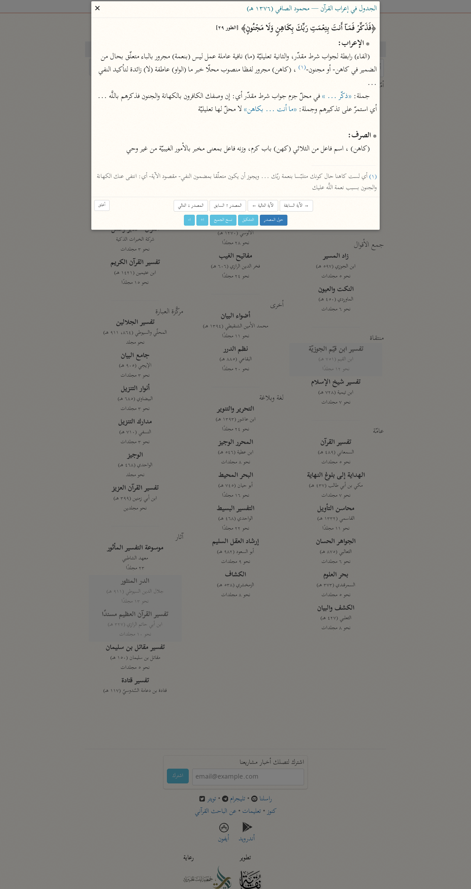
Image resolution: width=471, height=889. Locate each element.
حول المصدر (273, 220)
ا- (189, 220)
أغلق (101, 205)
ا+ (202, 220)
